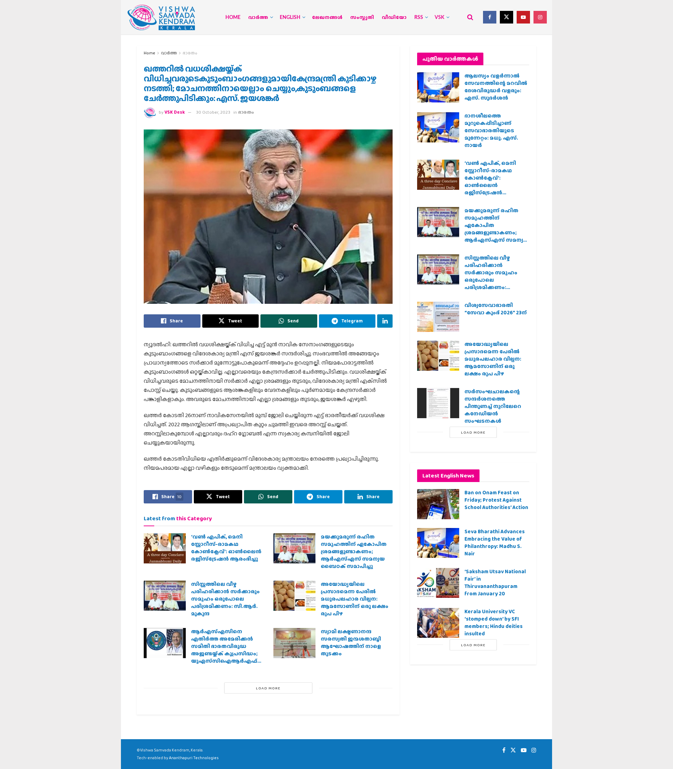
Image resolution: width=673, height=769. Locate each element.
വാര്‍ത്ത (258, 17)
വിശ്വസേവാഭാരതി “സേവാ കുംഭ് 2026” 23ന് (495, 308)
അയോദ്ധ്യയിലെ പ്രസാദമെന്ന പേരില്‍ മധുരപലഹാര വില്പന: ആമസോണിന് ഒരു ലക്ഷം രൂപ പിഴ (354, 598)
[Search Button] (470, 17)
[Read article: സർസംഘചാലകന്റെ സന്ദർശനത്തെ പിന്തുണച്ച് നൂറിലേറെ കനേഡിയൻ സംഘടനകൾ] (438, 403)
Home (232, 17)
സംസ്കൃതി (362, 17)
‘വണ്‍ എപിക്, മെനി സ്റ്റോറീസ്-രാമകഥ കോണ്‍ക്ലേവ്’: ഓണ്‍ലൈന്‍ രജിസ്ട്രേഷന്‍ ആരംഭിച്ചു (226, 548)
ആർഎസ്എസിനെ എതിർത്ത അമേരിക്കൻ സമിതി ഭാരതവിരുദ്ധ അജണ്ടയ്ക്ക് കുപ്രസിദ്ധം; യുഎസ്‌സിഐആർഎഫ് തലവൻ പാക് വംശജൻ (224, 650)
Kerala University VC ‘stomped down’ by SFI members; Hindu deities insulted (493, 622)
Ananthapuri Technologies (194, 758)
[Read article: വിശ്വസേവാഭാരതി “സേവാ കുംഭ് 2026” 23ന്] (438, 317)
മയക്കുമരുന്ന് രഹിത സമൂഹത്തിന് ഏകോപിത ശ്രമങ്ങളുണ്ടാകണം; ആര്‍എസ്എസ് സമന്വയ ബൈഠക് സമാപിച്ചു (354, 551)
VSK (439, 17)
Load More (268, 688)
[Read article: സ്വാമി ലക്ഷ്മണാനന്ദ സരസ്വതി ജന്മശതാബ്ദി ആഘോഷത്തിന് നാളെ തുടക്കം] (294, 643)
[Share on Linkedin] (385, 321)
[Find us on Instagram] (540, 17)
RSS (418, 17)
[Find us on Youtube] (523, 17)
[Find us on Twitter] (506, 17)
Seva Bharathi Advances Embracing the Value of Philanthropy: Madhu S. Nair (494, 542)
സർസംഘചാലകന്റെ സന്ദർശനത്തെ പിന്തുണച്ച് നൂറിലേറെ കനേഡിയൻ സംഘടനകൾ (492, 406)
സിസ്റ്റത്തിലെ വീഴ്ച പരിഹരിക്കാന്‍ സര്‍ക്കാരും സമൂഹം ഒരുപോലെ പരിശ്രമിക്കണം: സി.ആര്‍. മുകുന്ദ (225, 598)
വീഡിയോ (394, 17)
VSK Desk (174, 112)
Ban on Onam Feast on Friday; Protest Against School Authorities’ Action (496, 500)
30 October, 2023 (213, 112)
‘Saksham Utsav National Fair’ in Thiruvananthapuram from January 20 (495, 582)
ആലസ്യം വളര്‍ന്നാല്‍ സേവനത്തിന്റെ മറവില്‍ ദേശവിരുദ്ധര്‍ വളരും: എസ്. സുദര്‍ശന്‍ (495, 87)
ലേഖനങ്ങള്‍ (327, 17)
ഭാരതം (190, 53)
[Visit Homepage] (161, 17)
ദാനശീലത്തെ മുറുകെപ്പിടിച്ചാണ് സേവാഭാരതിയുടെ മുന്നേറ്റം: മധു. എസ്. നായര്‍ (491, 130)
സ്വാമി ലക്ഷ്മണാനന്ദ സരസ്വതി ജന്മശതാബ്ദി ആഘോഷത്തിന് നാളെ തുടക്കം (351, 642)
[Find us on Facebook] (489, 17)
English (290, 17)
